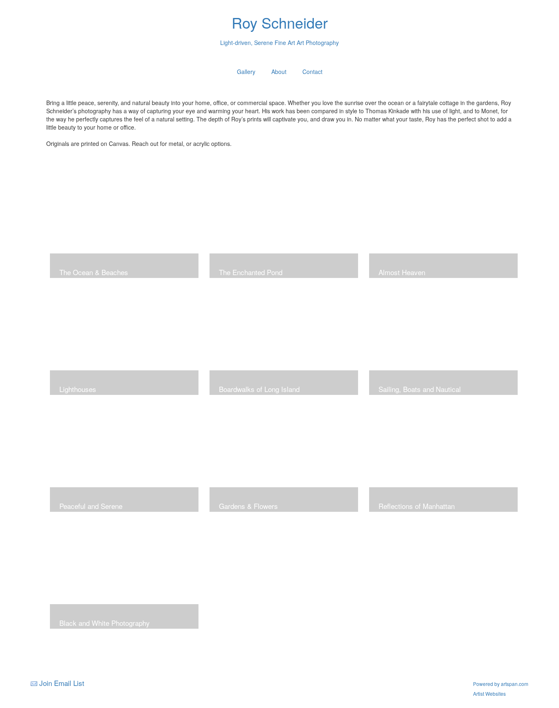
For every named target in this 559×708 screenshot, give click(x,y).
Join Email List (61, 683)
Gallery (246, 71)
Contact (312, 71)
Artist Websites (489, 693)
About (278, 71)
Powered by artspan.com (500, 683)
